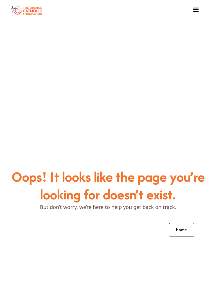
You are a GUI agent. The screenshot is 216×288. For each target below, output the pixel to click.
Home (181, 230)
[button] (195, 9)
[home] (26, 10)
